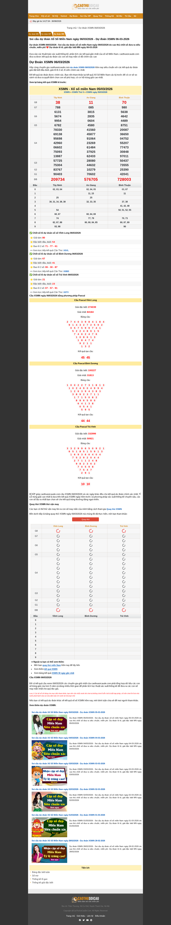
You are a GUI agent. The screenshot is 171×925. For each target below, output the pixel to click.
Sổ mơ (35, 876)
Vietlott (64, 16)
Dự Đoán (74, 16)
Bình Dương (91, 526)
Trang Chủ (34, 16)
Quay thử (86, 519)
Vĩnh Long (58, 526)
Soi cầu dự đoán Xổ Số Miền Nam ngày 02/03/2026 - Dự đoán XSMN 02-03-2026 (68, 789)
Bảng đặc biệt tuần (41, 872)
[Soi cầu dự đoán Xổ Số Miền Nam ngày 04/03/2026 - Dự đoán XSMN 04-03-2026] (49, 750)
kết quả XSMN (50, 669)
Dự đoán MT (46, 34)
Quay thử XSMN (114, 509)
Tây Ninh (58, 97)
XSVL (66, 250)
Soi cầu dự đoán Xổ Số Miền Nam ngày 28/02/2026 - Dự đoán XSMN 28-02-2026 (68, 840)
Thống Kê (109, 16)
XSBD (66, 271)
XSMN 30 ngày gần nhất (63, 673)
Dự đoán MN (59, 34)
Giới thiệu (81, 916)
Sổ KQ (55, 16)
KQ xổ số (45, 16)
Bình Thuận (124, 97)
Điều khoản (100, 916)
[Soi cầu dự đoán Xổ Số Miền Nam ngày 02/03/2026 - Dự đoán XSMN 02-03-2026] (49, 801)
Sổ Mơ (119, 16)
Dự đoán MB (34, 34)
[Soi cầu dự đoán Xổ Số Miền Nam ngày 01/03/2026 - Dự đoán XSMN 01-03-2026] (49, 827)
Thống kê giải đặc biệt (42, 882)
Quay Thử (97, 16)
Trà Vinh (124, 526)
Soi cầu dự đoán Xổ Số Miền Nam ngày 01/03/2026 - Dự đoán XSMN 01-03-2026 (68, 815)
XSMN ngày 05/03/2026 (96, 92)
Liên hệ (90, 916)
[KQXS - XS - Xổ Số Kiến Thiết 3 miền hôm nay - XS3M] (85, 6)
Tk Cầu (128, 16)
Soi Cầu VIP (85, 16)
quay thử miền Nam (51, 665)
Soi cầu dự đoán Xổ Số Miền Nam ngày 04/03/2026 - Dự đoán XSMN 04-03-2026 (68, 738)
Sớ (135, 16)
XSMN (67, 92)
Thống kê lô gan (39, 879)
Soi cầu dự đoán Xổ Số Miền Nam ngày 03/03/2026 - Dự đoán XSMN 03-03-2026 (68, 763)
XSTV (66, 292)
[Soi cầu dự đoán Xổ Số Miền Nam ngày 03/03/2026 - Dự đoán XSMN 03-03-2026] (49, 776)
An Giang (91, 97)
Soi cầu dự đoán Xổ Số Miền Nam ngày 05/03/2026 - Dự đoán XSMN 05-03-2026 (68, 712)
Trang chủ (71, 28)
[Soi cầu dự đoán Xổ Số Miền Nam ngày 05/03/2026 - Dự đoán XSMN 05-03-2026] (49, 724)
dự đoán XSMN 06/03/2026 (82, 67)
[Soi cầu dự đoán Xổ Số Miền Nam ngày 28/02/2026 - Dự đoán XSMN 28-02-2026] (49, 853)
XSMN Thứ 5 (78, 92)
